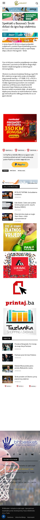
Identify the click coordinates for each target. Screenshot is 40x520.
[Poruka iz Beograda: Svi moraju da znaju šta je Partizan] (7, 347)
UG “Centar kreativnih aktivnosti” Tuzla (19, 469)
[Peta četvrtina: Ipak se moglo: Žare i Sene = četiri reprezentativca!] (7, 217)
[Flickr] (20, 454)
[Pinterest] (21, 176)
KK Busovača (21, 170)
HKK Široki (13, 170)
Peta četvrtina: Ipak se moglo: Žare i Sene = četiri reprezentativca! (25, 216)
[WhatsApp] (27, 176)
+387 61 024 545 (20, 489)
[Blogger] (7, 454)
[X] (16, 176)
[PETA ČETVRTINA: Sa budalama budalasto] (7, 195)
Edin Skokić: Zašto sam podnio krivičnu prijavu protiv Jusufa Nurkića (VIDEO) (25, 205)
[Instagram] (26, 454)
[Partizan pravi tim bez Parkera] (7, 357)
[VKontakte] (32, 454)
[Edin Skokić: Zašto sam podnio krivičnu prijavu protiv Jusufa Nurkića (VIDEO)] (7, 205)
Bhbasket (5, 198)
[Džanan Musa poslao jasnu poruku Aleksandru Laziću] (7, 368)
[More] (32, 176)
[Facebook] (11, 176)
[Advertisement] (20, 409)
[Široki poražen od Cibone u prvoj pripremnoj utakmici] (7, 379)
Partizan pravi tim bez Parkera (25, 355)
